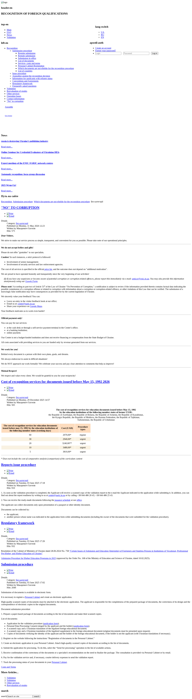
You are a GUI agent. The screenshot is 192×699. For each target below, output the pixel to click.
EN (102, 37)
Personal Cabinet (32, 597)
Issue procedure (19, 73)
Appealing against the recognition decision (31, 76)
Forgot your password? (105, 50)
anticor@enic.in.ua (140, 279)
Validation (11, 37)
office (79, 500)
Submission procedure (22, 51)
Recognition (12, 48)
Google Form (31, 281)
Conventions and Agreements (25, 81)
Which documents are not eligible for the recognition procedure (46, 68)
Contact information (15, 98)
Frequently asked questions (24, 86)
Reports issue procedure (18, 464)
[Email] (10, 216)
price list (48, 269)
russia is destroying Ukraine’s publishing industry (24, 141)
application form (50, 623)
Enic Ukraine (8, 115)
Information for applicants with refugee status (32, 78)
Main (9, 30)
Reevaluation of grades (17, 91)
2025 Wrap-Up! (8, 185)
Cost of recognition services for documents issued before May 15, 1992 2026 (55, 381)
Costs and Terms (8, 667)
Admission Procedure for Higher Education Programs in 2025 (28, 558)
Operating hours (14, 96)
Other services (13, 93)
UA (102, 32)
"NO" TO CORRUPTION (20, 207)
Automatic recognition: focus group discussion (23, 174)
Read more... (7, 147)
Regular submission (26, 53)
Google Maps (36, 306)
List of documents (26, 61)
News (9, 35)
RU (102, 35)
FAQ (9, 32)
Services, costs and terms (29, 63)
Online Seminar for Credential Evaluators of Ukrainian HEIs (30, 152)
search (4, 696)
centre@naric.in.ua (26, 304)
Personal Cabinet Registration (31, 66)
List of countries (25, 71)
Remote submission (26, 56)
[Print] (10, 213)
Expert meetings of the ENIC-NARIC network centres (27, 163)
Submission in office (27, 58)
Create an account (103, 48)
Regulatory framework (22, 83)
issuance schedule (62, 500)
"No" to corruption (15, 101)
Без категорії (22, 223)
